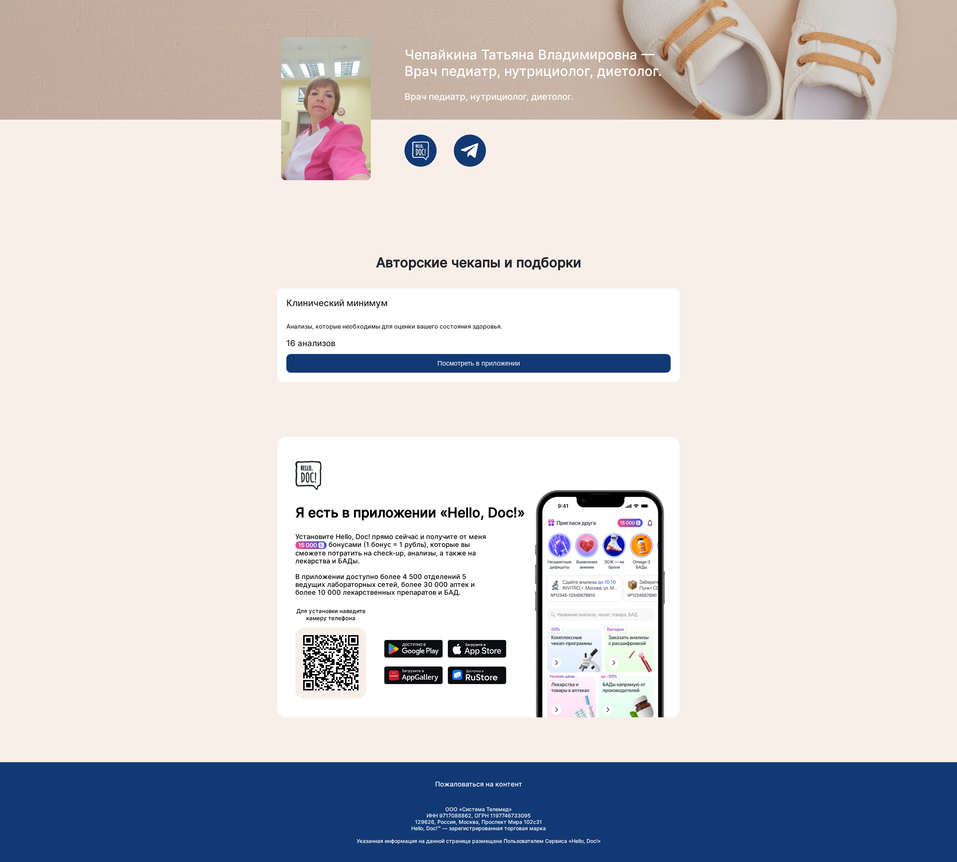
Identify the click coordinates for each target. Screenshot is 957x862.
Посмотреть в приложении (478, 363)
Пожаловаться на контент (478, 784)
